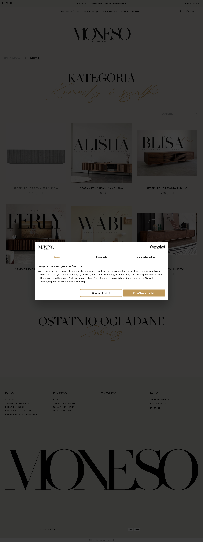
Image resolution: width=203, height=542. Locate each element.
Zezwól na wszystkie (144, 293)
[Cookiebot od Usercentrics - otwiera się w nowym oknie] (152, 247)
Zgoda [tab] (57, 257)
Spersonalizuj (99, 293)
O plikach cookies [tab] (146, 257)
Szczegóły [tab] (101, 257)
